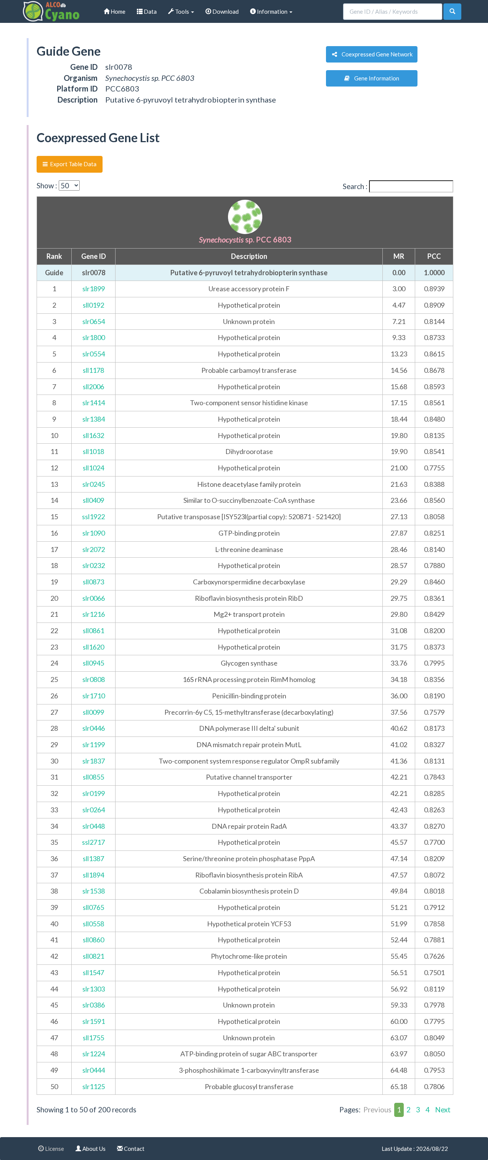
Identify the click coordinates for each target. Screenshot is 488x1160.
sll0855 (93, 777)
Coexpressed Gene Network (375, 54)
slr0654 (93, 321)
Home (117, 11)
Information (272, 11)
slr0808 (93, 679)
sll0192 (93, 305)
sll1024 (93, 468)
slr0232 (93, 565)
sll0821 (93, 956)
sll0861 (93, 630)
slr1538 (93, 891)
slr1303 (93, 989)
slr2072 (93, 549)
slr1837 (93, 761)
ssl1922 (93, 516)
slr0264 (93, 809)
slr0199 (93, 793)
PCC (434, 256)
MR (398, 256)
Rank (54, 256)
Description (249, 256)
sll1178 (93, 370)
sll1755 (93, 1037)
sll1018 (93, 451)
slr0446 (93, 728)
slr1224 (93, 1053)
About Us (93, 1148)
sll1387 (93, 858)
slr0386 (93, 1005)
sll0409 (93, 500)
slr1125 (93, 1086)
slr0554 (93, 354)
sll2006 (93, 386)
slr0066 (93, 598)
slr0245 (93, 484)
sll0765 (93, 907)
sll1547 (93, 972)
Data (150, 11)
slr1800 (93, 337)
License (54, 1148)
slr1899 (93, 288)
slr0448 (93, 826)
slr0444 (93, 1070)
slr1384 (93, 419)
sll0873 (93, 582)
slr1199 (93, 744)
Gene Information (374, 78)
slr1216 (93, 614)
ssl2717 (93, 842)
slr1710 (93, 696)
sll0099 (93, 712)
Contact (133, 1148)
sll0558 (93, 923)
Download (225, 11)
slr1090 (93, 533)
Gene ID (93, 256)
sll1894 (93, 875)
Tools (182, 11)
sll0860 (93, 939)
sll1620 (93, 647)
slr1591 (93, 1021)
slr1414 (93, 402)
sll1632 (93, 435)
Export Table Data (72, 163)
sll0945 (93, 663)
